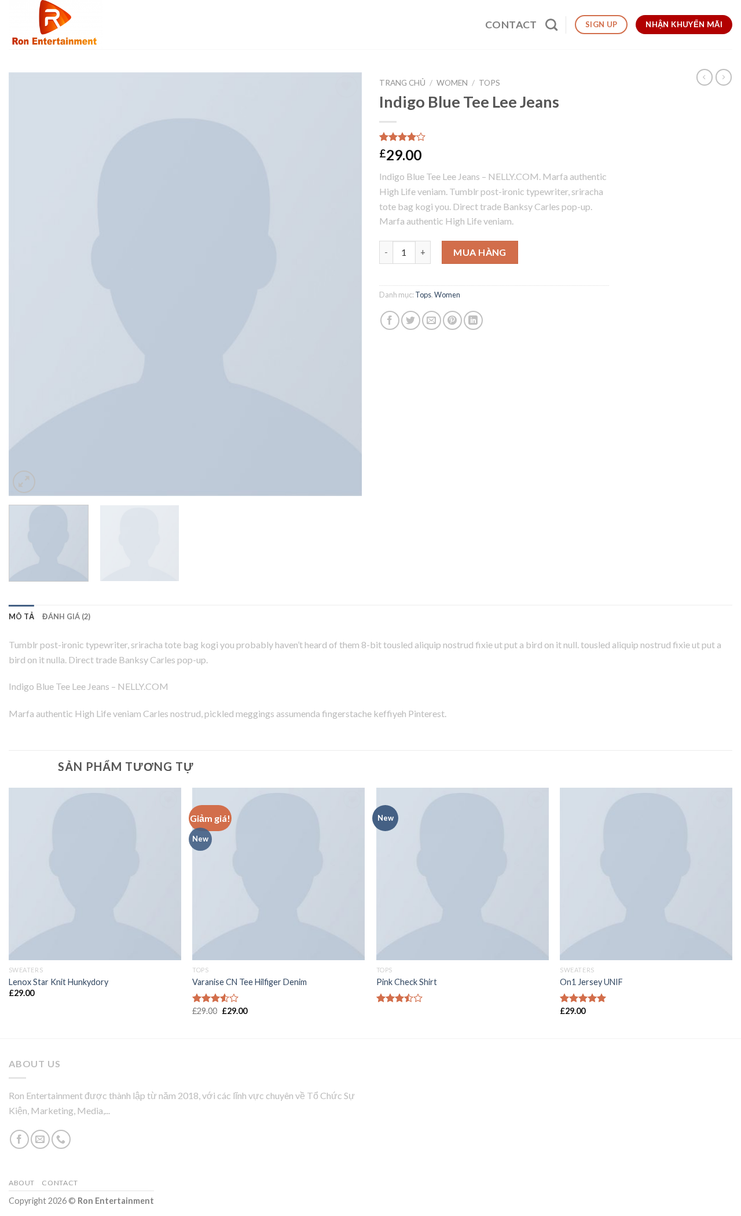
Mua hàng (480, 252)
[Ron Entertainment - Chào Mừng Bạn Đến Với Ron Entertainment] (57, 24)
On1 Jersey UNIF (591, 982)
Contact (511, 25)
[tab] (21, 616)
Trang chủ (402, 82)
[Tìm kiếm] (551, 25)
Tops (489, 82)
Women (452, 82)
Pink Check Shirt (406, 982)
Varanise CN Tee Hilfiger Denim (249, 982)
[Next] (340, 284)
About (22, 1182)
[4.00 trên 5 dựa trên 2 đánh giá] (494, 136)
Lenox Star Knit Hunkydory (58, 982)
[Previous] (30, 284)
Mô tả (21, 616)
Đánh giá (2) (66, 616)
